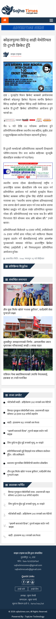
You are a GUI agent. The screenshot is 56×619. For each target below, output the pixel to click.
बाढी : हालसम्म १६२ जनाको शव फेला (23, 423)
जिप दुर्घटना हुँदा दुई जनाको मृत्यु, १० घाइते (25, 443)
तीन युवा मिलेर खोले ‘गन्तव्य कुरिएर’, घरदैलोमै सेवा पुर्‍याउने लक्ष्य (27, 311)
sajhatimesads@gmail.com (28, 569)
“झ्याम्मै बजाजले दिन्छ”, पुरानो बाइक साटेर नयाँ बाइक (27, 432)
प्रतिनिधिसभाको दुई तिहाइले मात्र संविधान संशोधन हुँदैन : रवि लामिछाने (28, 453)
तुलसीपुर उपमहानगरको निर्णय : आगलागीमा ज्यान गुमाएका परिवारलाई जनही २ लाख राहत (27, 344)
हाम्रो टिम (34, 589)
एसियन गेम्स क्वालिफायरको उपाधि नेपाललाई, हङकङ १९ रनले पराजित (25, 376)
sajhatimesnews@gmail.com (28, 565)
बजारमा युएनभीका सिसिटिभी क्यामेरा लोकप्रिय (27, 463)
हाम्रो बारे (21, 589)
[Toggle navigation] (51, 20)
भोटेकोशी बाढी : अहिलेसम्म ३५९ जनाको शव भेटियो (29, 402)
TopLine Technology (34, 617)
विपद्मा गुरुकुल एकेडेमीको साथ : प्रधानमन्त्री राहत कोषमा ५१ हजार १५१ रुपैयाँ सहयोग (28, 412)
